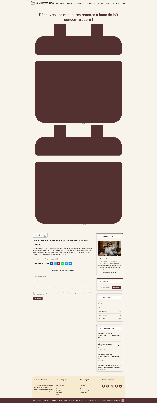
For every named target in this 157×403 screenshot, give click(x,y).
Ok (123, 400)
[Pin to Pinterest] (58, 263)
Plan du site (83, 392)
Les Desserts (79, 3)
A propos (116, 3)
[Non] (155, 400)
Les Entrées (60, 3)
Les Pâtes (100, 3)
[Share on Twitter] (55, 263)
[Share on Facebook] (51, 263)
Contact (123, 3)
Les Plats (69, 3)
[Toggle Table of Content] (44, 235)
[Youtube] (120, 386)
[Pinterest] (116, 386)
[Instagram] (112, 386)
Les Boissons (90, 3)
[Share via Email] (70, 263)
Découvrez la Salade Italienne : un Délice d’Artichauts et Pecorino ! (109, 366)
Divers (108, 3)
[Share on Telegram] (66, 263)
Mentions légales (85, 390)
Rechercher (116, 287)
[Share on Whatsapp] (62, 263)
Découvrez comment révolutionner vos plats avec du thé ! (109, 335)
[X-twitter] (107, 386)
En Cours (82, 387)
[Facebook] (103, 386)
